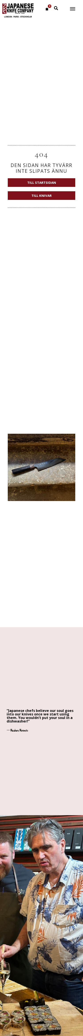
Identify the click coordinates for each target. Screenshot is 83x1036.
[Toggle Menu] (72, 9)
